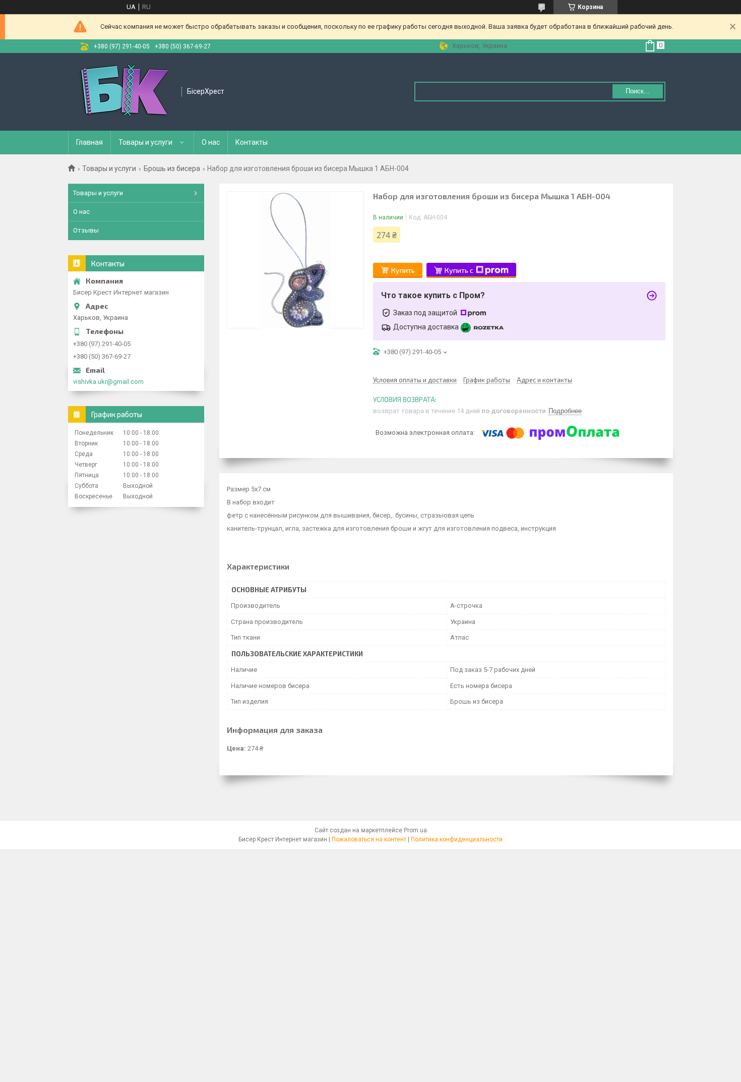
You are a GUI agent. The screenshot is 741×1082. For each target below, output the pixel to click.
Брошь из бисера (172, 168)
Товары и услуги (145, 142)
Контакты (251, 142)
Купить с (459, 270)
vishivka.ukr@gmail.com (108, 381)
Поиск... (638, 91)
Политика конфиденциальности (457, 839)
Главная (89, 142)
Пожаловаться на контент (369, 839)
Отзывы (86, 230)
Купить (403, 270)
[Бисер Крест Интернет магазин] (125, 92)
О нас (211, 142)
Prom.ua (415, 830)
